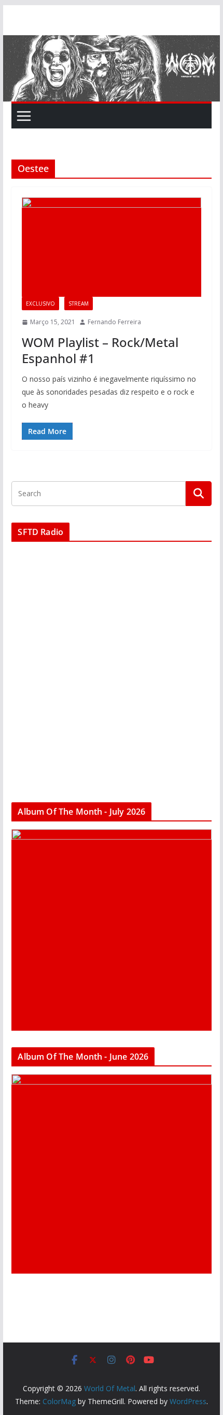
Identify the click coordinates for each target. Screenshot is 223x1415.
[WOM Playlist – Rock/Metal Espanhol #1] (111, 247)
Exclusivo (40, 303)
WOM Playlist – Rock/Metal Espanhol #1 (100, 350)
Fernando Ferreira (114, 321)
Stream (78, 303)
